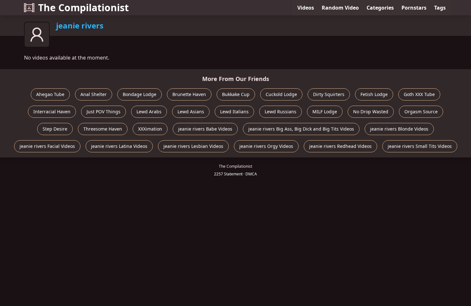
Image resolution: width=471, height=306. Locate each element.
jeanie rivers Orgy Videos (266, 146)
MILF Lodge (324, 112)
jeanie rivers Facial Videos (47, 146)
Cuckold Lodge (281, 94)
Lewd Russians (280, 112)
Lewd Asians (191, 112)
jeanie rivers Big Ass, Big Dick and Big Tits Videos (301, 129)
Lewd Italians (234, 112)
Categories (380, 7)
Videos (305, 7)
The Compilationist (83, 7)
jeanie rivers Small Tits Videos (420, 146)
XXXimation (150, 129)
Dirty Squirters (328, 94)
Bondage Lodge (139, 94)
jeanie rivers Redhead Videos (340, 146)
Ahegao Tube (50, 94)
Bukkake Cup (236, 94)
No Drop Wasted (370, 112)
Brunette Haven (189, 94)
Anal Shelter (93, 94)
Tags (440, 7)
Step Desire (55, 129)
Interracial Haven (51, 112)
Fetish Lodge (374, 94)
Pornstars (413, 7)
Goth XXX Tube (419, 94)
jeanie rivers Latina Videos (119, 146)
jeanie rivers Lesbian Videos (193, 146)
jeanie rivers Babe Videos (205, 129)
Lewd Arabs (148, 112)
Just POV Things (103, 112)
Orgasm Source (421, 112)
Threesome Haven (102, 129)
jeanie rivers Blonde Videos (399, 129)
